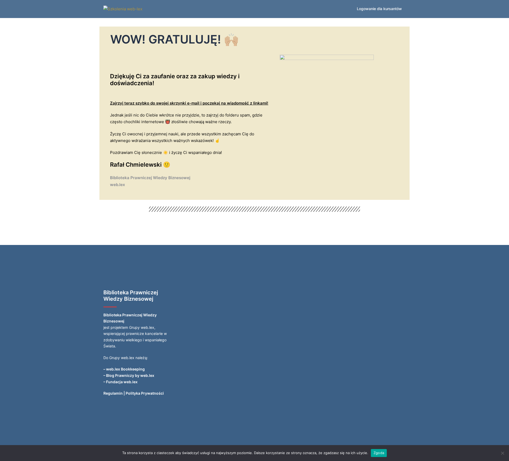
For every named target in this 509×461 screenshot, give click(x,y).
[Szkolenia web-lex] (122, 8)
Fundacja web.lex (122, 382)
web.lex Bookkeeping (125, 369)
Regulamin (113, 393)
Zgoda (379, 453)
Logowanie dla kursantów (379, 8)
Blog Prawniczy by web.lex (130, 375)
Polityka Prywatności (145, 393)
